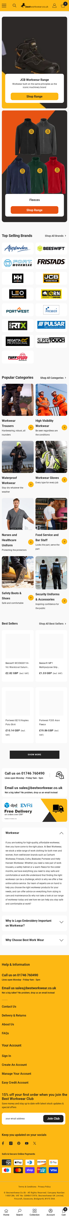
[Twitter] (34, 1143)
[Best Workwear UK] (18, 248)
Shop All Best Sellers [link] (51, 623)
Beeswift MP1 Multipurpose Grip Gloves (48, 665)
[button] (34, 833)
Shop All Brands (54, 235)
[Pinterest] (18, 1143)
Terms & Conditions (27, 1187)
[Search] (14, 5)
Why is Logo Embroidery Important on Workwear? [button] (28, 923)
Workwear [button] (12, 833)
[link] (19, 1212)
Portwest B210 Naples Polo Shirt (17, 722)
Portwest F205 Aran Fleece (49, 722)
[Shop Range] (34, 62)
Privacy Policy (44, 1187)
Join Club (53, 1118)
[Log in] (54, 6)
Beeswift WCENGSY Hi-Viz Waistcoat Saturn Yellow (17, 665)
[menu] (4, 5)
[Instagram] (10, 1143)
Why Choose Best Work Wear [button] (25, 940)
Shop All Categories (51, 377)
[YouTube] (26, 1143)
